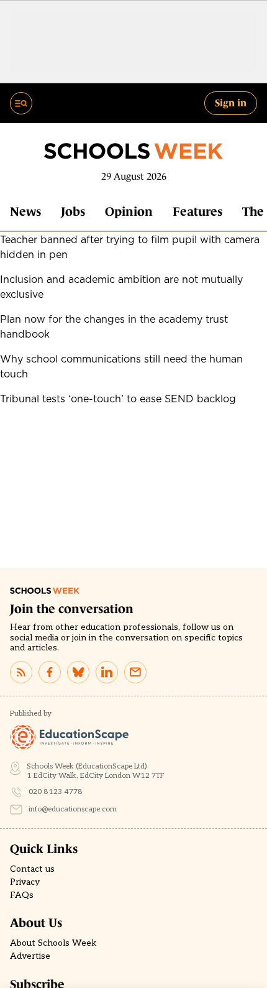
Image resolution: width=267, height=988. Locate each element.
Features (197, 211)
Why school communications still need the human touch (121, 366)
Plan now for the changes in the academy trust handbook (114, 326)
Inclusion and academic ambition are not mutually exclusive (121, 286)
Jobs (73, 211)
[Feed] (21, 672)
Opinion (129, 211)
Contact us (32, 869)
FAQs (22, 895)
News (25, 211)
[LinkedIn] (107, 672)
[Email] (135, 672)
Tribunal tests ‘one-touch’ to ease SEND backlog (118, 398)
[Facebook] (49, 672)
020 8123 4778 (56, 791)
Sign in (231, 102)
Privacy (25, 882)
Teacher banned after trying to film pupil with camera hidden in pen (130, 247)
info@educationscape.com (73, 809)
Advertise (30, 956)
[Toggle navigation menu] (21, 103)
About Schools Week (53, 943)
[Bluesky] (78, 672)
